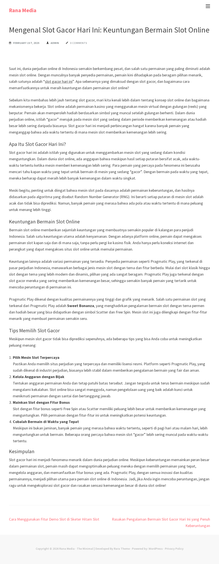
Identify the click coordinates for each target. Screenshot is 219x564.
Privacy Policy (174, 549)
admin (55, 43)
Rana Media (22, 10)
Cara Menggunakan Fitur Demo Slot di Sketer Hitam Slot (54, 519)
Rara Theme (122, 549)
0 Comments (78, 43)
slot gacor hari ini (59, 81)
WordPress (156, 549)
